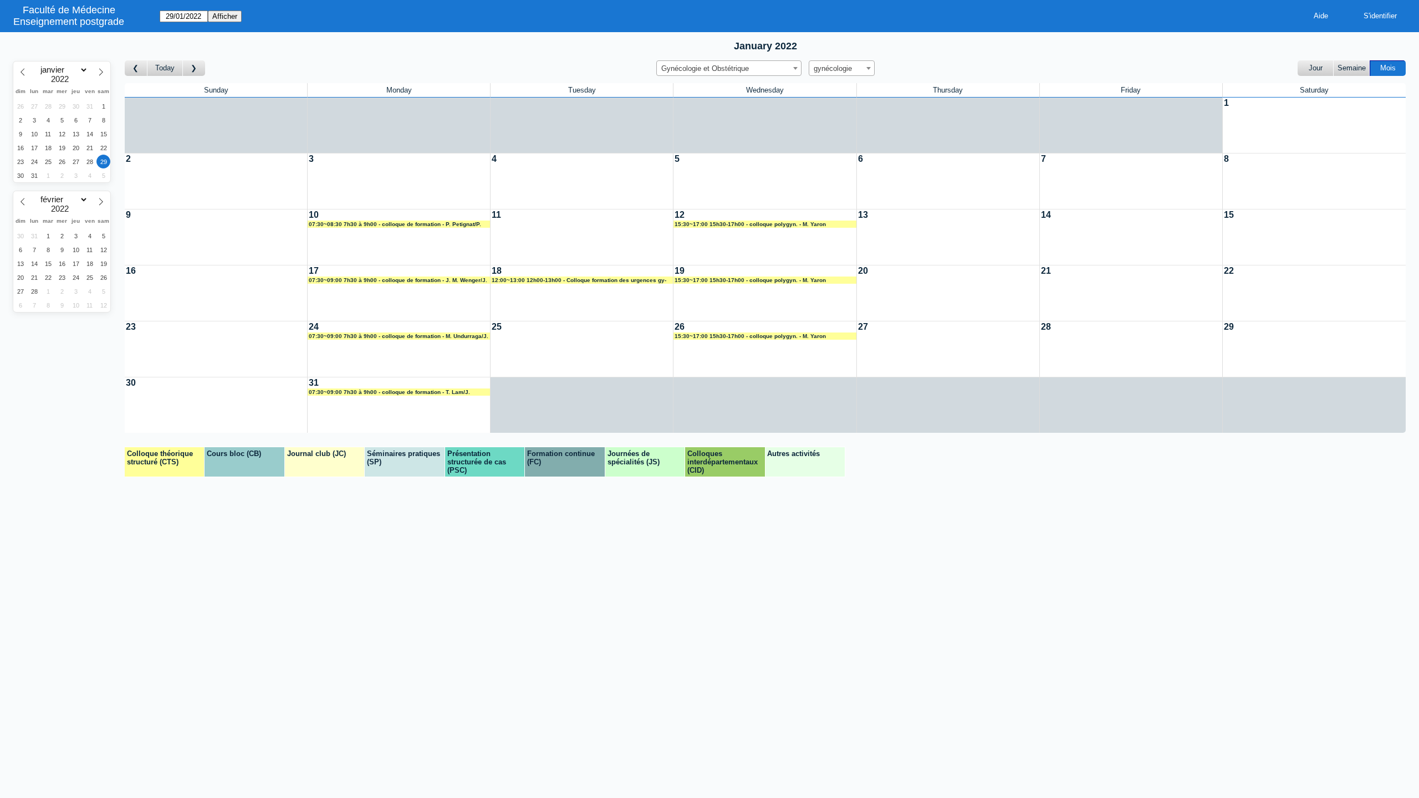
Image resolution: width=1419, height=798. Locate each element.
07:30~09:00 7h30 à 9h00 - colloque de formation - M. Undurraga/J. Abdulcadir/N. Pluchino (398, 336)
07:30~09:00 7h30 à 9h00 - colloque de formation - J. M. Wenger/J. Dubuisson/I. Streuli (398, 280)
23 (131, 326)
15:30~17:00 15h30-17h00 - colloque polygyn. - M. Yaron (750, 224)
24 (314, 326)
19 (680, 270)
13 (863, 214)
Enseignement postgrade (68, 21)
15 (1229, 214)
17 (314, 270)
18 (497, 270)
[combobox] (729, 68)
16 (131, 270)
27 (863, 326)
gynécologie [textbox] (833, 68)
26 (680, 326)
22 (1229, 270)
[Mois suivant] (194, 68)
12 (680, 214)
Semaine (1352, 68)
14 (1046, 214)
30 (131, 382)
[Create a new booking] (1314, 125)
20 (863, 270)
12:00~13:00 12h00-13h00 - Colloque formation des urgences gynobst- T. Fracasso (579, 280)
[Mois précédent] (136, 68)
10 (314, 214)
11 (496, 214)
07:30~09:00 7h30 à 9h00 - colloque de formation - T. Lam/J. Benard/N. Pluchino (389, 392)
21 (1046, 270)
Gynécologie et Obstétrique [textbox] (705, 68)
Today (165, 68)
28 (1046, 326)
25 (497, 326)
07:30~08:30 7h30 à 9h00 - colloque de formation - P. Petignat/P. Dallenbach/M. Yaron (395, 224)
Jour (1316, 68)
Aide (1321, 16)
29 (1229, 326)
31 (314, 382)
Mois (1388, 68)
